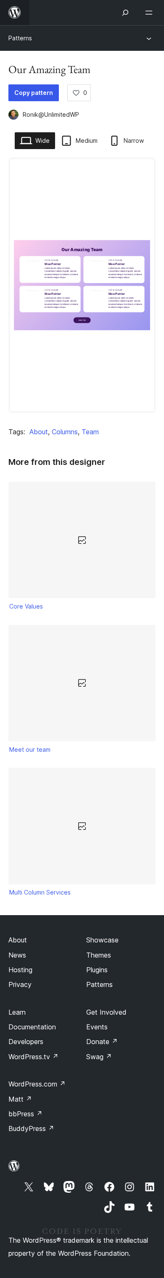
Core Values (26, 606)
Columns (65, 432)
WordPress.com (37, 1084)
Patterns (20, 38)
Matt (20, 1099)
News (17, 955)
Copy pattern (33, 92)
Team (90, 432)
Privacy (20, 984)
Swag (99, 1056)
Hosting (20, 970)
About (38, 432)
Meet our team (29, 749)
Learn (17, 1012)
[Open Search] (125, 12)
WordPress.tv (33, 1056)
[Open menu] (150, 12)
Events (97, 1027)
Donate (102, 1041)
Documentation (32, 1027)
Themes (98, 955)
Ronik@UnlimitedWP (51, 114)
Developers (25, 1041)
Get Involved (106, 1012)
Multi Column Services (40, 892)
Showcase (102, 940)
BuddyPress (31, 1128)
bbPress (25, 1114)
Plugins (97, 970)
